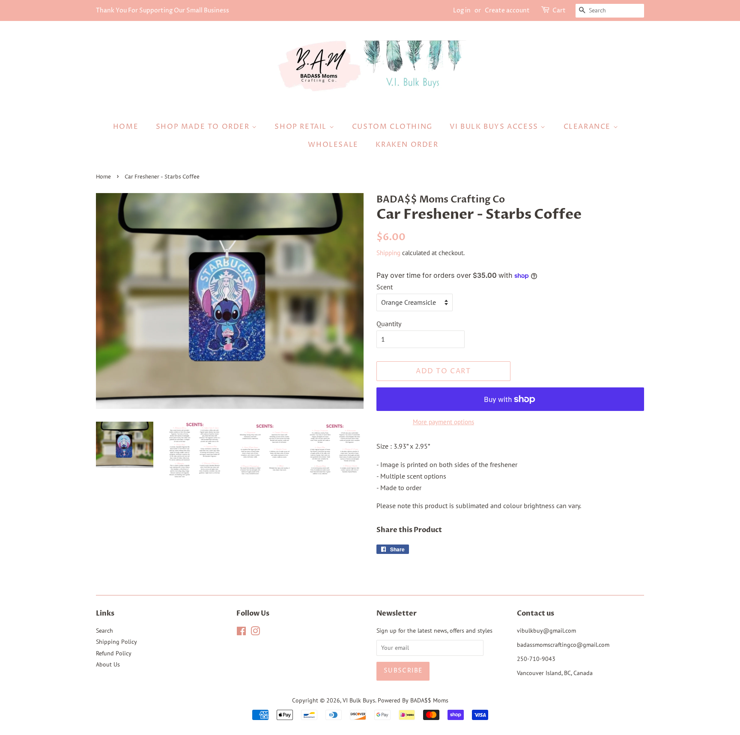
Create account (507, 10)
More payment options (443, 422)
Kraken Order (407, 144)
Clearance (588, 126)
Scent (384, 287)
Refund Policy (113, 653)
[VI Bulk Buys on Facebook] (241, 633)
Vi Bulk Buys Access (495, 126)
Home (125, 126)
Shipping (388, 253)
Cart (559, 10)
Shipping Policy (116, 642)
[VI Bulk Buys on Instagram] (255, 633)
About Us (108, 664)
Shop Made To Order (204, 126)
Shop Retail (302, 126)
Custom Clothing (392, 126)
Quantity (388, 323)
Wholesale (333, 144)
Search (104, 630)
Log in (462, 10)
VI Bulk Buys (359, 700)
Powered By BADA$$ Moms (413, 700)
